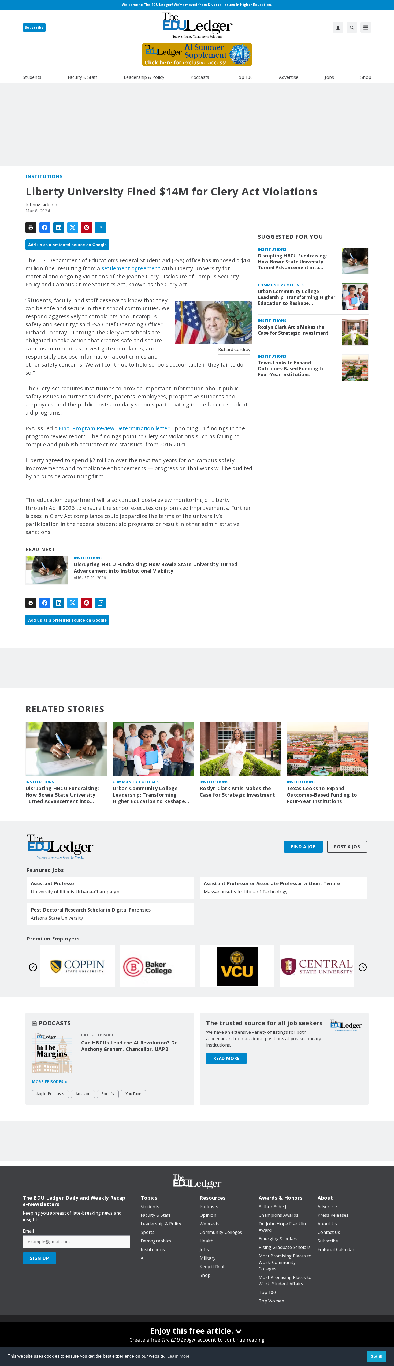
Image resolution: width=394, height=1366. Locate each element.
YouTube (133, 1093)
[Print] (30, 227)
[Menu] (365, 27)
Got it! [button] (377, 1356)
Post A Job (347, 847)
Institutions (43, 176)
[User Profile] (338, 27)
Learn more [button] (178, 1356)
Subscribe (34, 27)
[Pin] (86, 227)
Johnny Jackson (41, 205)
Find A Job (303, 847)
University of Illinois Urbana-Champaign (75, 892)
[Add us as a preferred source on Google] (100, 227)
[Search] (352, 27)
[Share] (44, 227)
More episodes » (49, 1081)
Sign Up (39, 1258)
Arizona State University (57, 918)
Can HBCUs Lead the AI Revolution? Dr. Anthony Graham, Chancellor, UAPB (129, 1045)
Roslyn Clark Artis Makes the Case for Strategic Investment (293, 330)
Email (28, 1231)
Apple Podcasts (50, 1093)
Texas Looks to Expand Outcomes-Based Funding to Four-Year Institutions (291, 369)
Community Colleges (281, 285)
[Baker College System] (317, 966)
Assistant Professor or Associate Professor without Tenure (272, 884)
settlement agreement (131, 268)
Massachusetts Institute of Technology (246, 892)
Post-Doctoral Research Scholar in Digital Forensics (91, 910)
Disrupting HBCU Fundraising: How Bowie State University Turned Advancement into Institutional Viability (155, 567)
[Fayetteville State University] (77, 966)
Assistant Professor (53, 884)
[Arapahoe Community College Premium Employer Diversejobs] (157, 966)
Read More (226, 1058)
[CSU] (237, 966)
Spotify (108, 1093)
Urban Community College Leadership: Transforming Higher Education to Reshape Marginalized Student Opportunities (297, 297)
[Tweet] (72, 227)
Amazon (83, 1093)
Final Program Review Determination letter (114, 428)
